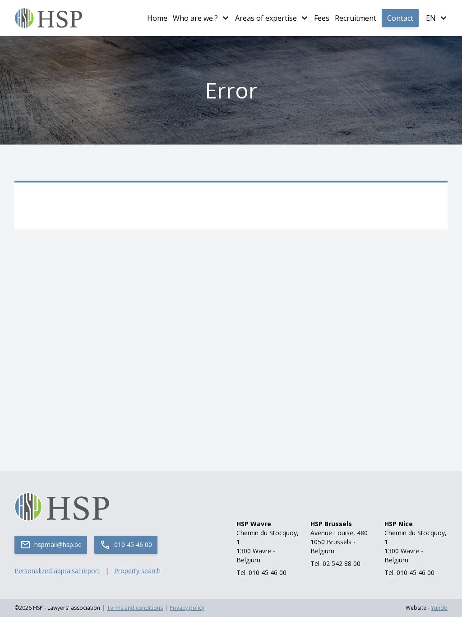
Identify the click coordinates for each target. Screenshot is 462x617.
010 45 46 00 (133, 544)
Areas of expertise (266, 18)
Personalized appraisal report (57, 570)
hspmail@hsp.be (58, 544)
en (431, 18)
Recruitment (355, 18)
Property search (137, 570)
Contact (400, 18)
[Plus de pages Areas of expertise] (304, 18)
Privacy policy (187, 608)
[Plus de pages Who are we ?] (226, 18)
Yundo (439, 608)
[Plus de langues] (443, 18)
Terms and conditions (135, 608)
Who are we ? (195, 18)
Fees (321, 18)
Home (157, 18)
